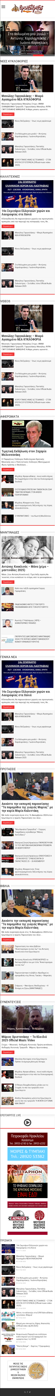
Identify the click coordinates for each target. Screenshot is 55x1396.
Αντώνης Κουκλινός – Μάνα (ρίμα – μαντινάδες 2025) (25, 568)
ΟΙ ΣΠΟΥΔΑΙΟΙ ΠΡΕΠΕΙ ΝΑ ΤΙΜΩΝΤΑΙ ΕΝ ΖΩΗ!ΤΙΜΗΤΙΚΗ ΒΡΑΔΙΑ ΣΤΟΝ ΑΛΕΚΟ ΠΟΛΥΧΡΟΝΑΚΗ (33, 492)
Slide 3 (27, 55)
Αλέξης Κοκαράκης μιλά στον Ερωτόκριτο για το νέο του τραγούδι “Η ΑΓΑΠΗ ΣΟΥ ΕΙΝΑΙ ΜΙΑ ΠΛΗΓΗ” (33, 1101)
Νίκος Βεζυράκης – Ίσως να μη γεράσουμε (33, 121)
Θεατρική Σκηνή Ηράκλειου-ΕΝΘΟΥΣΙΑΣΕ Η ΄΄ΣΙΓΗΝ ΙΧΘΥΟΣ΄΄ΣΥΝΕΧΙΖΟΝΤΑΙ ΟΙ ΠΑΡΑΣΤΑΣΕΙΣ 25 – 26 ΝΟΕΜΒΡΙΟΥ (33, 858)
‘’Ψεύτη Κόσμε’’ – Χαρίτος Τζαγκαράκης (33, 1346)
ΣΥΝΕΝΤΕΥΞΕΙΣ (10, 1002)
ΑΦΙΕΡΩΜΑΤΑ (9, 416)
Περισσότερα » (8, 114)
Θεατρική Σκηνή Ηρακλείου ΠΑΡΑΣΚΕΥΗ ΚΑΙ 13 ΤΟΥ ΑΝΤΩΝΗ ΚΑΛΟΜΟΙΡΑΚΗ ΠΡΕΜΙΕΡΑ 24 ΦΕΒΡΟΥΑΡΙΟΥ (33, 845)
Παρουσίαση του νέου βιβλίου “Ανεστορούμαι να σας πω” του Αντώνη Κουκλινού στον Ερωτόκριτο (32, 949)
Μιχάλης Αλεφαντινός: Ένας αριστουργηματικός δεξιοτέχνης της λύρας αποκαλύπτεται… (33, 505)
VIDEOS (5, 301)
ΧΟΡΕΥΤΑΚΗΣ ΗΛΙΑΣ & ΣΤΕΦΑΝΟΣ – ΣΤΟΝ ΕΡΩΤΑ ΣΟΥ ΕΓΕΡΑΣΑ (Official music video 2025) (33, 162)
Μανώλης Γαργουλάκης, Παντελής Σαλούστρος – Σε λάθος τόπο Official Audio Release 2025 (24, 36)
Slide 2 (16, 55)
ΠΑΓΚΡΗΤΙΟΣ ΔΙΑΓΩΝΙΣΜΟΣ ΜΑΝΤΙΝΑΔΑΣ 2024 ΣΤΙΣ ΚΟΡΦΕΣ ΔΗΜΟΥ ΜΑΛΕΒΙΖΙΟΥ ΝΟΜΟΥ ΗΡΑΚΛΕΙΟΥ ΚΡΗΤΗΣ (32, 639)
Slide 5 (49, 55)
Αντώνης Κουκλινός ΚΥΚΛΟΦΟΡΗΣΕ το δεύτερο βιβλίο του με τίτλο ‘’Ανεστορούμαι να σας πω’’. (33, 962)
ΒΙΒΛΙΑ (5, 886)
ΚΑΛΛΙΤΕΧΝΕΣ (10, 176)
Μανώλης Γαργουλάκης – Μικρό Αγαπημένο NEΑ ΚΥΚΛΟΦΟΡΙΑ (22, 97)
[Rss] (25, 1392)
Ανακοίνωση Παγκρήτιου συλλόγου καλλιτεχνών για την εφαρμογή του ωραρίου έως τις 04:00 (31, 1336)
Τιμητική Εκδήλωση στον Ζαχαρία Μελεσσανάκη (24, 453)
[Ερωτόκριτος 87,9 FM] (27, 8)
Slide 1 (5, 55)
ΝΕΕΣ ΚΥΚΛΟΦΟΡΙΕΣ (14, 61)
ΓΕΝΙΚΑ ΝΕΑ (8, 657)
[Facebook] (27, 1392)
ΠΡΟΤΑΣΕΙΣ (8, 769)
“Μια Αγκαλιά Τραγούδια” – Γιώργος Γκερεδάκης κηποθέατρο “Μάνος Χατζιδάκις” (30, 832)
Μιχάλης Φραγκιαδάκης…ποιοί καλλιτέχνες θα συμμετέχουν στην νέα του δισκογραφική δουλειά (34, 479)
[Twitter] (30, 1392)
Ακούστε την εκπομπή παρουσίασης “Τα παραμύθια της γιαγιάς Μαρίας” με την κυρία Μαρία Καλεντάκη (27, 807)
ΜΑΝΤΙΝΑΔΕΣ (9, 532)
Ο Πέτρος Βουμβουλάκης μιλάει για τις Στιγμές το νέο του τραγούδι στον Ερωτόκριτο (31, 1087)
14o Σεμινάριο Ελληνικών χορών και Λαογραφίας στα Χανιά (26, 212)
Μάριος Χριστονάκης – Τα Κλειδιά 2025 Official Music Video (24, 1038)
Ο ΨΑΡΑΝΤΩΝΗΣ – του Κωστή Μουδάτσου (33, 516)
